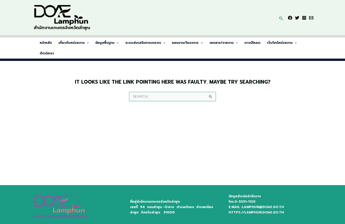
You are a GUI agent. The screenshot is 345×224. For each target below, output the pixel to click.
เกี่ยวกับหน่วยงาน (71, 42)
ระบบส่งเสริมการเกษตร (143, 42)
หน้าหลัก (46, 42)
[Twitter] (297, 18)
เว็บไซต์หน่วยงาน (279, 42)
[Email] (311, 18)
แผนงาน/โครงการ (185, 42)
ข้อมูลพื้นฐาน (104, 42)
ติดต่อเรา (47, 53)
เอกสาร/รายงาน (222, 42)
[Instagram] (304, 18)
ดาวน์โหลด (252, 42)
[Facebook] (290, 18)
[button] (281, 17)
